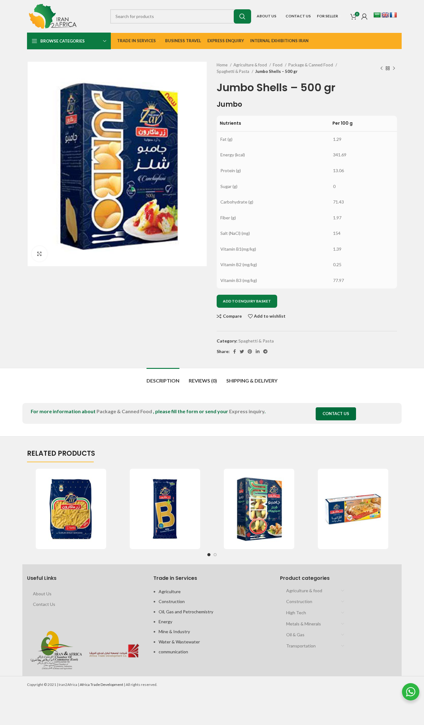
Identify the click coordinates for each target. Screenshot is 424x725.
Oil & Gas (295, 634)
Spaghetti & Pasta (233, 71)
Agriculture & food (250, 64)
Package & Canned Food (311, 64)
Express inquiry (246, 411)
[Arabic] (377, 15)
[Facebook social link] (234, 351)
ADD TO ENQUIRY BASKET (247, 301)
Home (222, 64)
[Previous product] (381, 68)
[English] (385, 15)
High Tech (296, 612)
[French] (393, 15)
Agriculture (170, 591)
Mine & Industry (174, 631)
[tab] (163, 377)
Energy (165, 621)
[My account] (364, 16)
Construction (172, 601)
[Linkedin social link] (257, 351)
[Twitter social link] (242, 351)
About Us (42, 593)
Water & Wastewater (179, 641)
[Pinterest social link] (250, 351)
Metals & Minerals (303, 623)
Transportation (301, 645)
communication (173, 651)
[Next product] (394, 68)
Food (278, 64)
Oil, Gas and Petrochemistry (186, 611)
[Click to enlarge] (39, 254)
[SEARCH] (242, 16)
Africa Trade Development (101, 684)
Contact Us (336, 413)
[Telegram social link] (265, 351)
